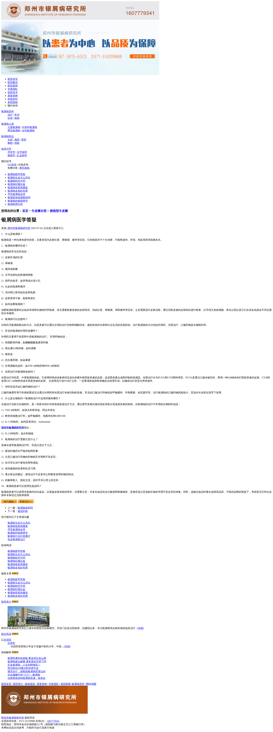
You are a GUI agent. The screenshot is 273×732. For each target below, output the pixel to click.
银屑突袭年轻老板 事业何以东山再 (27, 658)
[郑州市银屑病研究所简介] (15, 601)
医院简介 (6, 601)
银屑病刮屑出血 (16, 184)
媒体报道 (30, 684)
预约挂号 (6, 161)
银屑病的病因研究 (18, 200)
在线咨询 (23, 164)
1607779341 (53, 721)
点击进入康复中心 (53, 228)
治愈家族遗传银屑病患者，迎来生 (27, 678)
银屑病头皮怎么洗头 (19, 177)
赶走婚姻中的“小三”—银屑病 (24, 674)
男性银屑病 (14, 130)
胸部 (10, 143)
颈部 (16, 139)
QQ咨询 (12, 164)
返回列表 (23, 511)
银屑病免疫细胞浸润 (19, 197)
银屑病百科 (7, 111)
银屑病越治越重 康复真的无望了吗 (27, 661)
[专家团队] (15, 634)
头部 (10, 139)
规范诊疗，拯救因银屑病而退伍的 (27, 671)
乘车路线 (24, 168)
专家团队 (13, 89)
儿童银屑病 (14, 127)
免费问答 (13, 168)
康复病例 (13, 95)
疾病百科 (13, 99)
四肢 (16, 143)
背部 (23, 139)
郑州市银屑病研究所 (18, 228)
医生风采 (6, 634)
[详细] (140, 628)
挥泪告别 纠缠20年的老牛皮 (23, 668)
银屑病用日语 (15, 204)
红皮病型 (22, 155)
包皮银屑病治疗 (16, 539)
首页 (25, 210)
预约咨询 (13, 105)
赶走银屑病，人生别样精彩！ (24, 664)
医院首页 (13, 79)
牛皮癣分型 (39, 210)
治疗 (10, 114)
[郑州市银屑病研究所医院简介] (44, 712)
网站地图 (91, 684)
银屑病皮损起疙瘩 (18, 191)
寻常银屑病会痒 (16, 194)
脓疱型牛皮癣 (59, 210)
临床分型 (6, 149)
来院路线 (13, 102)
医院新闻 (13, 85)
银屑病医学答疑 (16, 174)
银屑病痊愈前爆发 (18, 187)
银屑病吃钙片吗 (16, 181)
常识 (16, 114)
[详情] (67, 646)
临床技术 (13, 92)
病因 (16, 118)
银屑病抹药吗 (25, 507)
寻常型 (11, 152)
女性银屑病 (28, 130)
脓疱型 (11, 155)
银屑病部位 (7, 136)
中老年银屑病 (29, 127)
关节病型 (22, 152)
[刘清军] (6, 640)
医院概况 (13, 82)
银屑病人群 (7, 124)
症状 (10, 118)
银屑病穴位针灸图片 (19, 536)
